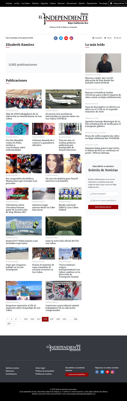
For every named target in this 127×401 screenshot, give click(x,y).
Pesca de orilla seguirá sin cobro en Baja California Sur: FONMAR (102, 137)
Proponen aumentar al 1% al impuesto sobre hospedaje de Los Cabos (23, 307)
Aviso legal (40, 368)
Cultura (53, 3)
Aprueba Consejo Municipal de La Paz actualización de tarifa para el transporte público (103, 123)
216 (32, 319)
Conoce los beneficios (76, 374)
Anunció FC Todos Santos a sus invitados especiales (22, 242)
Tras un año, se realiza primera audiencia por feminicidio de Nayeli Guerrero (67, 145)
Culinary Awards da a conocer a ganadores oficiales (43, 142)
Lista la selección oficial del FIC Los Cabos (62, 242)
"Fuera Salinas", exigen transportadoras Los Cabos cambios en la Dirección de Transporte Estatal (69, 271)
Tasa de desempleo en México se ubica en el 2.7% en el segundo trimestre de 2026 (102, 109)
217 (38, 319)
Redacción (89, 75)
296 (75, 319)
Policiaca (35, 3)
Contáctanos (11, 374)
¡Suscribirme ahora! (103, 207)
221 (64, 319)
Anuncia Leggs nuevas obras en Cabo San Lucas (43, 207)
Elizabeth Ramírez (12, 111)
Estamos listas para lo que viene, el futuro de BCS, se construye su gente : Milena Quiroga (102, 150)
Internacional (71, 3)
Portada (9, 3)
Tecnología (103, 3)
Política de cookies (44, 374)
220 (58, 319)
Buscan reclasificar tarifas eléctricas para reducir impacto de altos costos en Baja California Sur (103, 94)
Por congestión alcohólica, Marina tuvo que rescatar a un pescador (21, 181)
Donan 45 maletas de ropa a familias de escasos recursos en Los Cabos (43, 268)
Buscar (118, 38)
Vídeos (109, 38)
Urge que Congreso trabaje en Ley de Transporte (16, 267)
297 (9, 324)
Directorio (10, 371)
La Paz (16, 3)
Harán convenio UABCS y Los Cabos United (68, 207)
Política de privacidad (45, 371)
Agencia (88, 104)
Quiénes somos (12, 368)
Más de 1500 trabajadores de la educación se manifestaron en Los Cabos (24, 116)
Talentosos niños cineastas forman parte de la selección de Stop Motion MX (17, 208)
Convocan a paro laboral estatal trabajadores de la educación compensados (62, 307)
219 (51, 319)
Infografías (98, 38)
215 (26, 319)
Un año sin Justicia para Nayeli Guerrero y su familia (62, 179)
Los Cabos (25, 3)
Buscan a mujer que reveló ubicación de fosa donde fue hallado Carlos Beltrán (99, 80)
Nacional (61, 3)
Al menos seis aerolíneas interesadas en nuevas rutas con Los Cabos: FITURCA (62, 116)
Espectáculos (92, 3)
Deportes (44, 3)
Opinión (82, 3)
